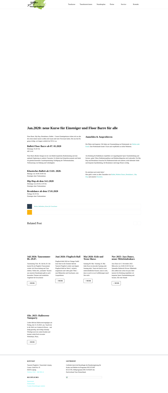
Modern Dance (120, 174)
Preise (112, 4)
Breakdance (129, 174)
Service (123, 4)
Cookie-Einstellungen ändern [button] (36, 386)
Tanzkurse (71, 4)
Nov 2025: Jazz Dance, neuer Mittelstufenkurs (123, 257)
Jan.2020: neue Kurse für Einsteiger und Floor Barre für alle (72, 128)
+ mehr (32, 283)
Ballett (113, 174)
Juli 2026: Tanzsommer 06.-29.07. (38, 257)
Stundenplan (101, 4)
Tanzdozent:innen (86, 4)
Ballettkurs (41, 206)
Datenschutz (31, 383)
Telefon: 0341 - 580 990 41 (35, 372)
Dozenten (99, 177)
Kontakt (136, 4)
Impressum (30, 381)
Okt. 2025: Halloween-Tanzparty (38, 316)
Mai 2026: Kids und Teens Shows (93, 257)
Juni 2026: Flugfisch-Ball (67, 256)
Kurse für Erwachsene (51, 206)
